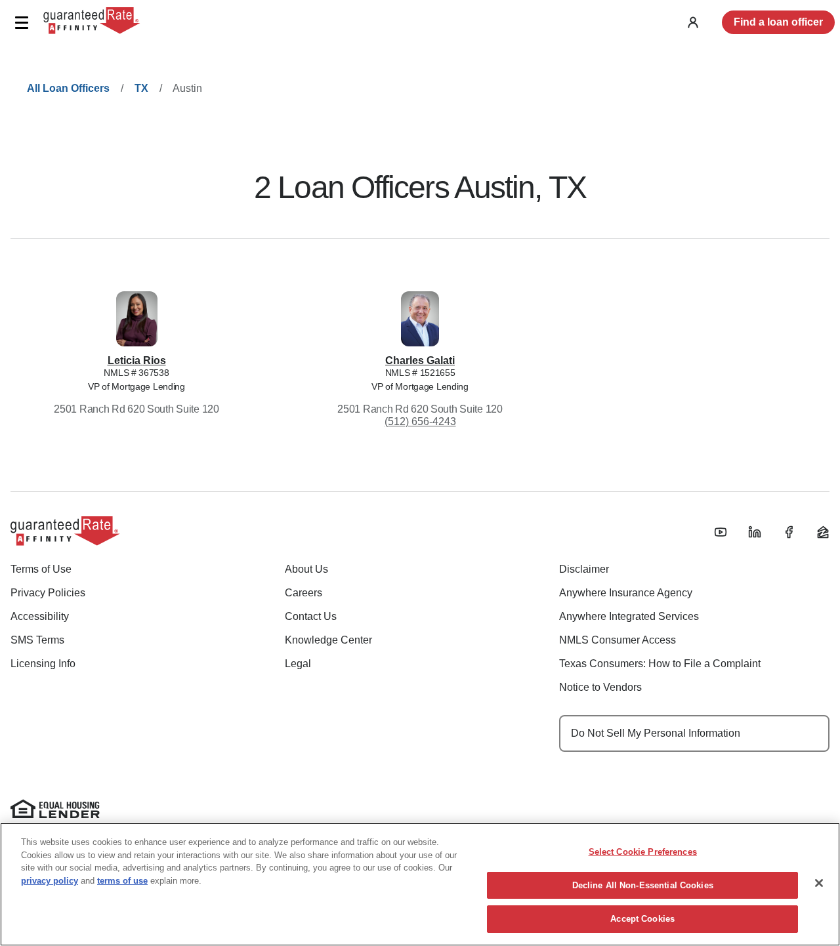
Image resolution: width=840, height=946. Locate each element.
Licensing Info (42, 663)
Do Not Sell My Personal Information (655, 733)
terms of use (122, 881)
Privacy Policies (47, 592)
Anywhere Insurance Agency (625, 592)
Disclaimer (584, 569)
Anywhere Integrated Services (629, 616)
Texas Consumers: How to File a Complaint (660, 663)
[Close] (819, 883)
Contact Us (311, 616)
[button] (21, 23)
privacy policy (49, 881)
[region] (420, 884)
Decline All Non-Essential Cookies (642, 885)
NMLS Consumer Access (617, 640)
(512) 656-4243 (420, 421)
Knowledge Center (328, 640)
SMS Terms (37, 640)
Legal (298, 663)
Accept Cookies (642, 919)
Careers (303, 592)
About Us (306, 569)
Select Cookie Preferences (643, 852)
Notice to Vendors (600, 687)
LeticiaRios (137, 360)
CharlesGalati (420, 360)
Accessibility (39, 616)
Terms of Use (41, 569)
